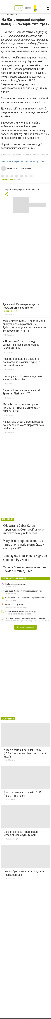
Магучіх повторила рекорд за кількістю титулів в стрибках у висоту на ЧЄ (21, 408)
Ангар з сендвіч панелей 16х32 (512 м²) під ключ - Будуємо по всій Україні (25, 753)
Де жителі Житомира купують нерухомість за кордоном (21, 306)
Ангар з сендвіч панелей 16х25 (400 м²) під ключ (22, 794)
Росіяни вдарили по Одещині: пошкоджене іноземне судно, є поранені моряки (21, 362)
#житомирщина (7, 162)
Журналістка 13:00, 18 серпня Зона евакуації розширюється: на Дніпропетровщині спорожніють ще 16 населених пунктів (24, 325)
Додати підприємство (25, 627)
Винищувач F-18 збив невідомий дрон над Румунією (22, 378)
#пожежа (28, 162)
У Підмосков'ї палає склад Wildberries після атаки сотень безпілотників (21, 345)
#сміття (42, 162)
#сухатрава (18, 162)
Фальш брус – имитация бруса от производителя (24, 873)
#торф (35, 162)
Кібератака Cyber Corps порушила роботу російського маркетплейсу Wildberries (23, 425)
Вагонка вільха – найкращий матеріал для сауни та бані (21, 833)
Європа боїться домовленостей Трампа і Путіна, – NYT (22, 392)
